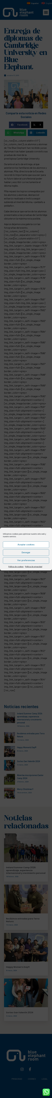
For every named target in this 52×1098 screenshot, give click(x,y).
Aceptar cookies (26, 544)
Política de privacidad (33, 566)
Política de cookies (16, 566)
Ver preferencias (26, 560)
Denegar (26, 552)
